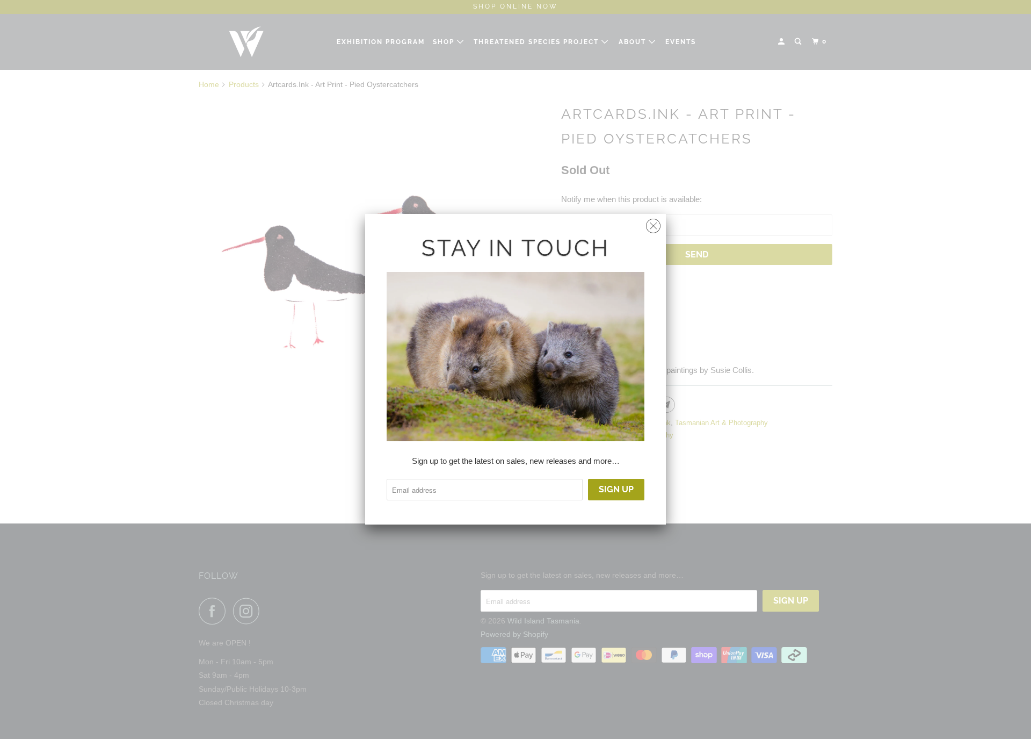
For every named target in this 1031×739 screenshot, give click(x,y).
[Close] (653, 223)
